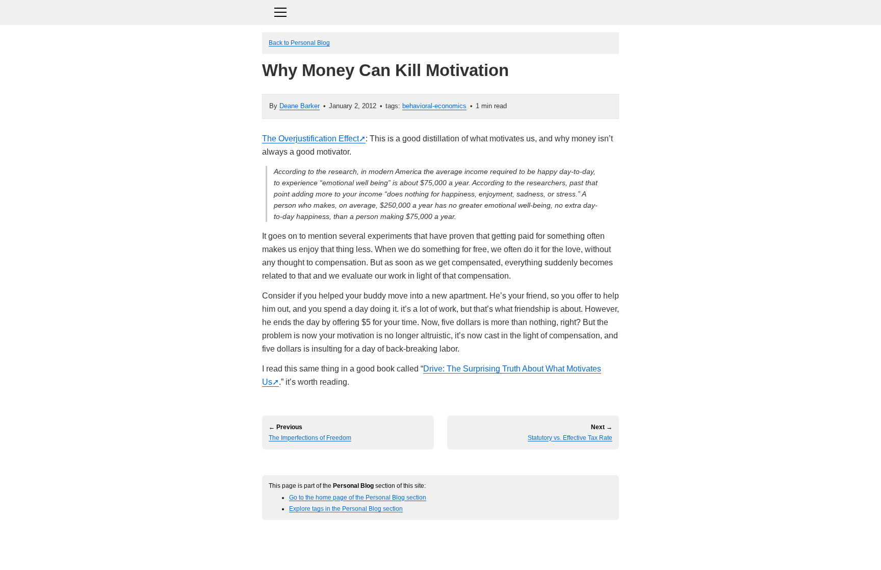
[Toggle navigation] (440, 11)
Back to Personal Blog (299, 42)
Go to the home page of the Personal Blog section (357, 497)
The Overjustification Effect (310, 138)
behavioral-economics (434, 106)
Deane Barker (299, 106)
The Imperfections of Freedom (310, 437)
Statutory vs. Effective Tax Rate (570, 437)
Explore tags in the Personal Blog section (346, 508)
